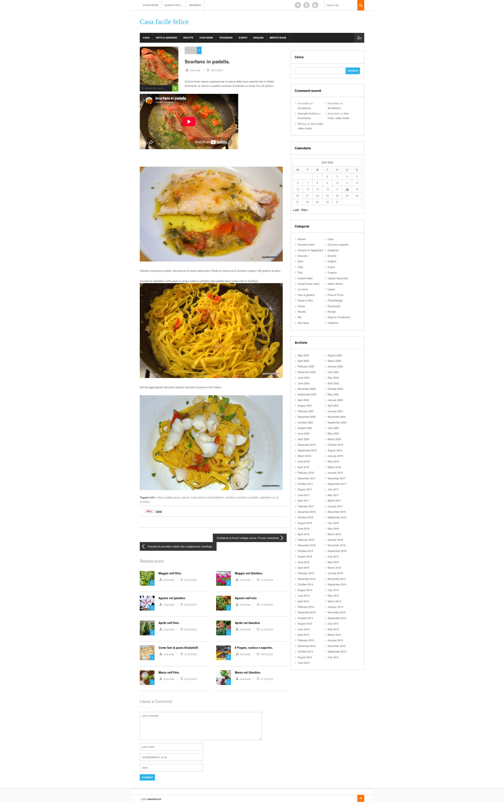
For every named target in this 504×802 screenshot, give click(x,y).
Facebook (306, 5)
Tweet (158, 511)
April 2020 (303, 439)
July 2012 (333, 657)
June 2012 (303, 662)
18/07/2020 (217, 70)
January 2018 (335, 472)
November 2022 (307, 389)
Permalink (175, 88)
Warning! (195, 5)
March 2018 (334, 467)
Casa (146, 37)
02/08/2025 (190, 604)
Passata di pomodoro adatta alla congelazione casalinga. (180, 546)
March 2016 (334, 534)
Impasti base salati (308, 284)
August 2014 (305, 590)
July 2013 (333, 623)
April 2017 (303, 500)
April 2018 (303, 467)
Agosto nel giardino (171, 598)
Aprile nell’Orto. (169, 623)
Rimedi (331, 311)
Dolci (300, 261)
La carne (303, 289)
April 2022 (303, 400)
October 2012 (305, 651)
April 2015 (303, 567)
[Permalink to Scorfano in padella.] (159, 66)
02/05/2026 (190, 579)
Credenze (333, 250)
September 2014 (337, 584)
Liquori (331, 289)
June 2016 (303, 528)
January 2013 (335, 640)
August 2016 (305, 523)
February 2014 (306, 607)
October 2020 (305, 422)
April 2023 (333, 383)
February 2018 (306, 472)
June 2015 (303, 562)
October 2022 (335, 389)
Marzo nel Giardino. (248, 672)
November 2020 (337, 417)
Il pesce (190, 50)
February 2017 (306, 506)
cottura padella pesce (168, 497)
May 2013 (333, 629)
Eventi (243, 37)
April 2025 (303, 361)
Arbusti (302, 239)
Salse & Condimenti (339, 317)
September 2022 (307, 394)
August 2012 (305, 657)
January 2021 (335, 411)
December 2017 (307, 478)
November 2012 (337, 646)
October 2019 (335, 444)
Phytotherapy (335, 300)
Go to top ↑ (360, 798)
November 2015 (337, 545)
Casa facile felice (164, 21)
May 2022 (333, 394)
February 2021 (306, 411)
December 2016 (307, 512)
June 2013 (303, 629)
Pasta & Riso (305, 300)
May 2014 (333, 595)
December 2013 (307, 612)
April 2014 (303, 601)
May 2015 (333, 562)
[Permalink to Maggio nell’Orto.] (147, 578)
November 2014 (337, 579)
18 (347, 189)
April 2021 (333, 405)
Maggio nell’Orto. (170, 573)
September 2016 (337, 517)
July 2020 (333, 428)
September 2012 (337, 651)
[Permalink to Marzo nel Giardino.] (223, 677)
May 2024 (333, 377)
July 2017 (333, 489)
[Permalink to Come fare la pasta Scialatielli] (147, 652)
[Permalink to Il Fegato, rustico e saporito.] (223, 652)
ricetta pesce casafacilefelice (207, 497)
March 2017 (334, 500)
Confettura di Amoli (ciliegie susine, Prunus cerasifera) (248, 538)
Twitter (315, 5)
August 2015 (305, 556)
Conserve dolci (306, 244)
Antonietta (195, 70)
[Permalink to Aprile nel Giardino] (223, 628)
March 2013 (334, 635)
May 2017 (333, 495)
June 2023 (303, 383)
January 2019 (335, 456)
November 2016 (337, 512)
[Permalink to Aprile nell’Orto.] (147, 628)
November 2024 (307, 372)
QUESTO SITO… (174, 5)
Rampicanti (334, 306)
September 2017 (337, 484)
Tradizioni (226, 37)
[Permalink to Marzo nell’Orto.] (147, 677)
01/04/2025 (267, 629)
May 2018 (333, 461)
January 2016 (335, 539)
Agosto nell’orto (246, 598)
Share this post (154, 88)
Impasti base (278, 37)
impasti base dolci (338, 278)
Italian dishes (335, 284)
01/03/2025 (267, 679)
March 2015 (334, 567)
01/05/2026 (267, 579)
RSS (298, 5)
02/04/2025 (190, 629)
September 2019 (307, 450)
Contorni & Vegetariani (310, 250)
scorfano (230, 497)
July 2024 (333, 372)
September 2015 (337, 551)
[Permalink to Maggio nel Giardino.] (223, 578)
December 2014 (307, 579)
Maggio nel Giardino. (249, 573)
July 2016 (333, 523)
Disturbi (332, 256)
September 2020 (337, 422)
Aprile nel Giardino (247, 623)
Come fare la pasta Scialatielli (178, 648)
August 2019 (335, 450)
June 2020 (303, 433)
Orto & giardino (166, 37)
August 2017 (305, 489)
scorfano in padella (247, 497)
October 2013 (305, 618)
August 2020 (305, 428)
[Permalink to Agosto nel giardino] (147, 603)
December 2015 (307, 545)
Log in (359, 38)
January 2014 (335, 607)
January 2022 (335, 400)
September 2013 (337, 618)
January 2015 (335, 573)
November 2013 (337, 612)
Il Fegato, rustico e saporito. (254, 648)
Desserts (303, 256)
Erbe (300, 267)
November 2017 (337, 478)
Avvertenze (150, 5)
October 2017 (305, 484)
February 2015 (306, 573)
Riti (299, 317)
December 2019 (307, 444)
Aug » (304, 209)
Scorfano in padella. (207, 61)
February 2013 (306, 640)
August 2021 (305, 405)
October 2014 (305, 584)
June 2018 (303, 461)
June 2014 (303, 595)
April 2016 (303, 534)
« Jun (296, 209)
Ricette (188, 37)
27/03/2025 (190, 654)
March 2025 (334, 361)
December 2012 (307, 646)
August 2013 (305, 623)
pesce (185, 497)
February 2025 (306, 366)
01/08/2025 (267, 604)
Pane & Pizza (335, 295)
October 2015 (305, 551)
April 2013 (303, 635)
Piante (301, 306)
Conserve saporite (338, 244)
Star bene (206, 37)
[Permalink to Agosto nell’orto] (223, 603)
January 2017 (335, 506)
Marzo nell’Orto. (169, 672)
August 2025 (335, 355)
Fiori (300, 272)
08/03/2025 (267, 654)
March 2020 (334, 439)
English (258, 37)
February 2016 (306, 539)
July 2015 (333, 556)
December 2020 (307, 417)
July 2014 (333, 590)
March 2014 (334, 601)
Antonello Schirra (307, 113)
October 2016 (305, 517)
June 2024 (303, 377)
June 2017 (303, 495)
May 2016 (333, 528)
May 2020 (333, 433)
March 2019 (304, 456)
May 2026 (303, 355)
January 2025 (335, 366)
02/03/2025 (190, 679)
